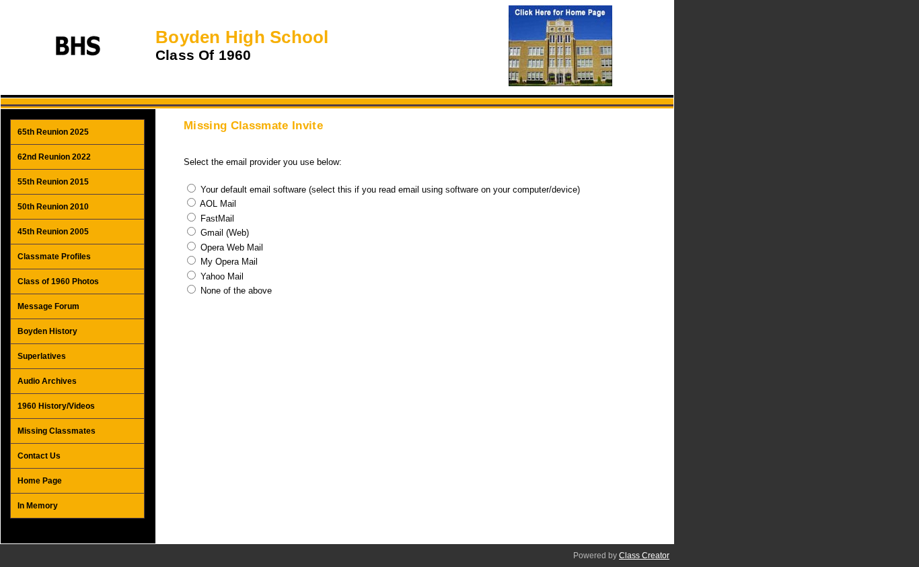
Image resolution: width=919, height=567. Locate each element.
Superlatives (41, 356)
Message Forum (48, 306)
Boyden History (47, 331)
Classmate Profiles (54, 256)
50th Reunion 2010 (53, 206)
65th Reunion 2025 (53, 132)
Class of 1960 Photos (58, 281)
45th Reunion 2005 (53, 231)
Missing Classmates (56, 431)
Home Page (39, 481)
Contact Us (39, 456)
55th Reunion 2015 (53, 182)
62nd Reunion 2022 (54, 157)
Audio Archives (47, 381)
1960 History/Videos (56, 406)
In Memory (37, 505)
